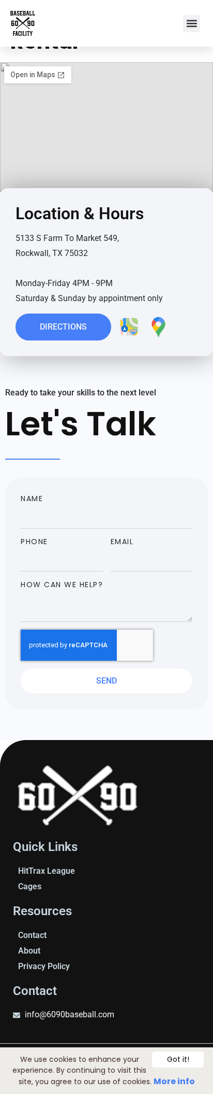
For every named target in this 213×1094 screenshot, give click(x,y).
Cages (29, 886)
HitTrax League (46, 871)
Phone (34, 541)
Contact (32, 935)
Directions (63, 327)
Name (32, 498)
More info (174, 1081)
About (29, 951)
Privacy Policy (44, 966)
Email (122, 541)
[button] (191, 23)
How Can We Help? (62, 584)
